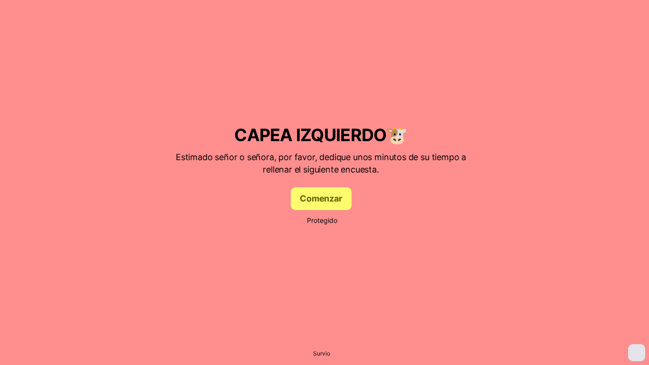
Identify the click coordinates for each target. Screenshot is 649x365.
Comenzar (321, 198)
